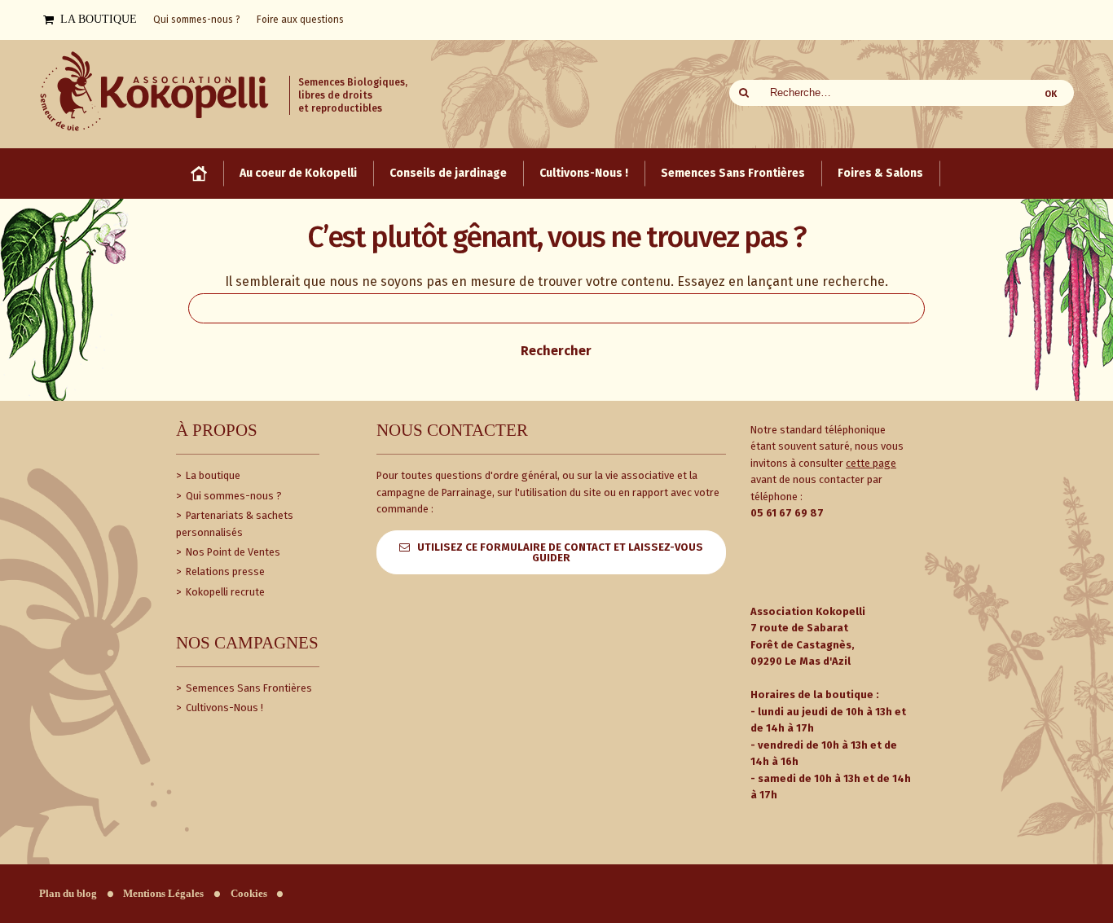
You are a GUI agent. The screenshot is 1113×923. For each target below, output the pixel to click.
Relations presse (224, 571)
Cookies (249, 893)
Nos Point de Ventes (231, 552)
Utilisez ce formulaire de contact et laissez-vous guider (560, 552)
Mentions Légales (163, 893)
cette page (871, 463)
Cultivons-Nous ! (223, 707)
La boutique (211, 475)
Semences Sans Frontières (247, 688)
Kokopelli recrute (224, 592)
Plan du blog (68, 893)
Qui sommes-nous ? (232, 496)
